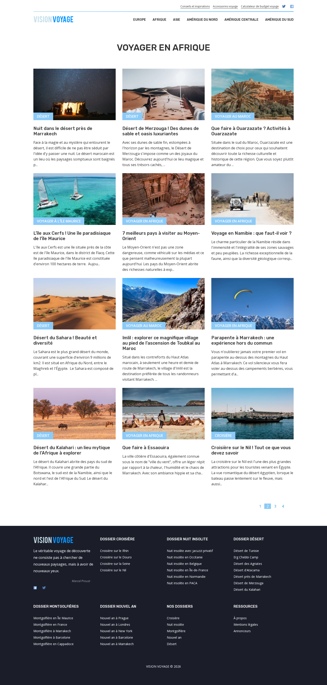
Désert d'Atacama (247, 570)
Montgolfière (176, 631)
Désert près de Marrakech (252, 576)
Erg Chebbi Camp (246, 557)
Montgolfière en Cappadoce (53, 644)
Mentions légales (246, 624)
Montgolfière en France (50, 624)
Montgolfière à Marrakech (52, 631)
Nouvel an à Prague (114, 618)
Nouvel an (174, 637)
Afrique (159, 20)
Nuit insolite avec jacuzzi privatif (190, 551)
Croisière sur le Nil (113, 570)
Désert (172, 644)
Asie (176, 20)
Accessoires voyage (225, 6)
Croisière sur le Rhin (114, 551)
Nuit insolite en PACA (182, 583)
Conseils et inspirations (195, 6)
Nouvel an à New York (116, 631)
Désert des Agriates (248, 564)
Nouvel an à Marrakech (117, 644)
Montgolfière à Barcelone (51, 637)
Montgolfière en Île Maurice (53, 618)
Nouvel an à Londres (115, 624)
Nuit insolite (175, 624)
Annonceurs (242, 631)
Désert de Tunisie (246, 551)
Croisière (173, 618)
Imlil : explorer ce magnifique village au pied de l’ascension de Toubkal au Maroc (161, 343)
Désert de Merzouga (248, 583)
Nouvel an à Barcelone (116, 637)
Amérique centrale (241, 20)
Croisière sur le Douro (116, 557)
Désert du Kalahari (247, 589)
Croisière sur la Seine (115, 564)
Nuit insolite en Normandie (186, 576)
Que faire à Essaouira (145, 447)
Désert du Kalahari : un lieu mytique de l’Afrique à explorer (71, 450)
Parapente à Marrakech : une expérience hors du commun (242, 340)
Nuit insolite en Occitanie (185, 557)
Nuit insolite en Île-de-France (187, 570)
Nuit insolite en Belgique (184, 564)
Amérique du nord (202, 20)
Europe (139, 20)
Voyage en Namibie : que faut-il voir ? (251, 233)
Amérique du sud (279, 20)
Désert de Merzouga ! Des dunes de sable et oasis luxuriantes (160, 131)
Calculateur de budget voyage (260, 6)
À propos (240, 618)
